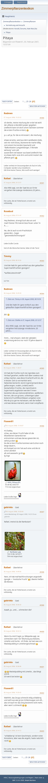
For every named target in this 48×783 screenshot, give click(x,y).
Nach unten (7, 102)
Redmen (8, 113)
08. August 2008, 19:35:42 (12, 692)
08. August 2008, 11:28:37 (12, 368)
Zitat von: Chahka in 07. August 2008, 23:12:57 (24, 320)
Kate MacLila (32, 28)
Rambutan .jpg (15, 552)
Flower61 (8, 421)
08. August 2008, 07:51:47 (12, 215)
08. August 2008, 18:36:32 (12, 605)
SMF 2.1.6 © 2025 (18, 780)
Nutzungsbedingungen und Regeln (21, 778)
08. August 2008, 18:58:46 (12, 666)
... (25, 101)
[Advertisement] (24, 73)
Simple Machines (30, 780)
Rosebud (8, 211)
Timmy (7, 256)
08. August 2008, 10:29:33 (12, 293)
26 (30, 101)
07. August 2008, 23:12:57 (12, 183)
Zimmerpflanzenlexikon (17, 8)
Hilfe (5, 778)
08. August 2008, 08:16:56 (12, 260)
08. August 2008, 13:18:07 (14, 426)
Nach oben (6, 757)
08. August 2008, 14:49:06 (12, 572)
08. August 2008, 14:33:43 (14, 511)
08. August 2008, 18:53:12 (12, 631)
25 (27, 101)
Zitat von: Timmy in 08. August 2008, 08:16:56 (24, 299)
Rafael (7, 178)
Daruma (23, 28)
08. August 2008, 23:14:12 (12, 731)
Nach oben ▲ (39, 778)
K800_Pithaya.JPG (13, 482)
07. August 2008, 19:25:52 (12, 117)
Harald (16, 28)
